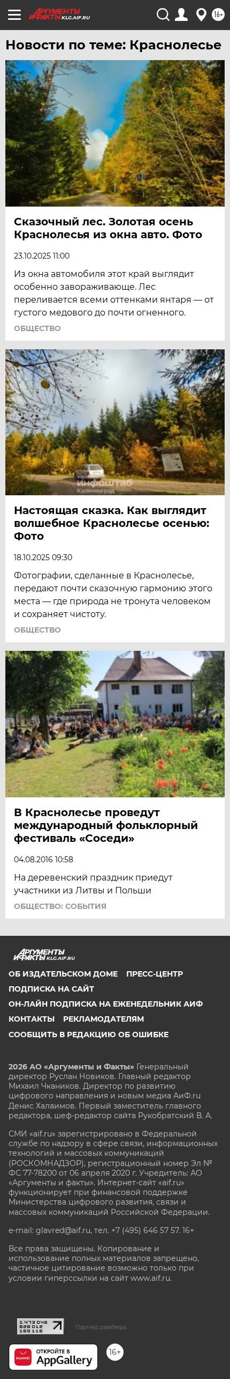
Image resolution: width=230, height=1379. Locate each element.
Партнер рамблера (100, 1327)
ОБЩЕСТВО (37, 328)
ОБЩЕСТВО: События (60, 906)
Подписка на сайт (51, 989)
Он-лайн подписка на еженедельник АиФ (106, 1004)
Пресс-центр (154, 974)
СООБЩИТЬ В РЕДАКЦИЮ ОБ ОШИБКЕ (88, 1034)
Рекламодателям (103, 1019)
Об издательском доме (63, 974)
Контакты (32, 1019)
